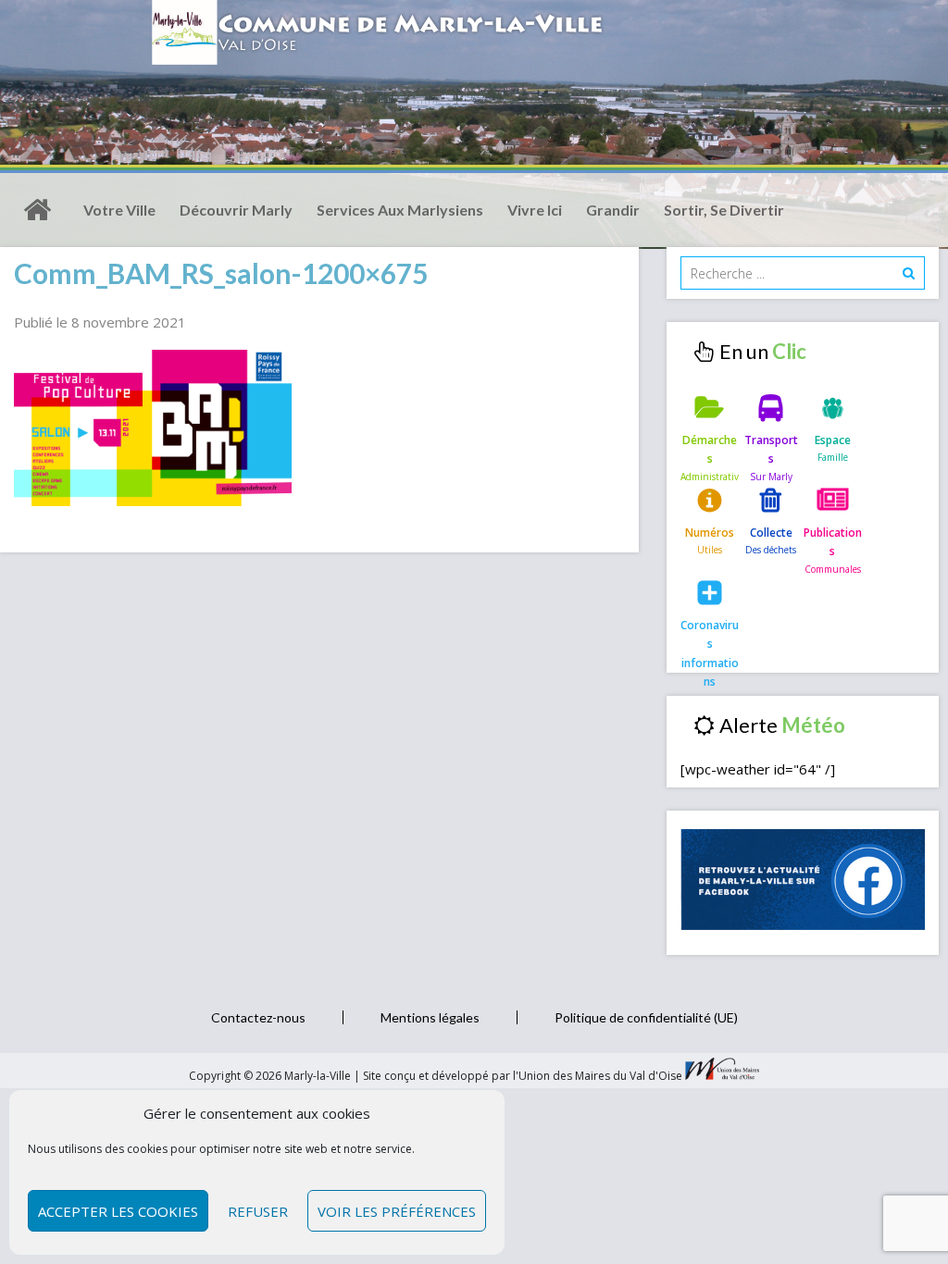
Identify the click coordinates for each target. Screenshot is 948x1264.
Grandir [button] (613, 209)
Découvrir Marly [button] (236, 209)
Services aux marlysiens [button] (400, 209)
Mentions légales (430, 1017)
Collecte (771, 532)
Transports (771, 449)
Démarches (709, 449)
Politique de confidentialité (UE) (646, 1017)
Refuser (258, 1211)
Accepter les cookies (118, 1211)
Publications (833, 542)
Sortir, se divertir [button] (724, 209)
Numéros (709, 532)
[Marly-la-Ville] (37, 210)
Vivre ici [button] (534, 209)
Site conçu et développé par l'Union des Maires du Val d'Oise (522, 1076)
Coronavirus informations (709, 640)
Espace (833, 440)
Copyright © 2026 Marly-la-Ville (271, 1076)
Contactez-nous (258, 1017)
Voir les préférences (397, 1211)
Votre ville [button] (119, 209)
